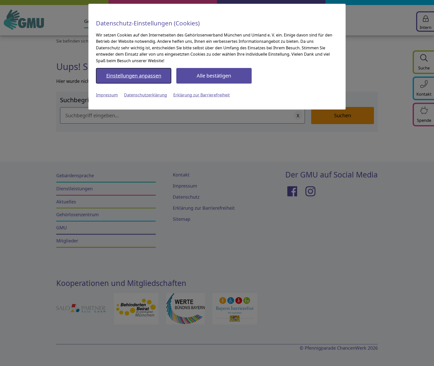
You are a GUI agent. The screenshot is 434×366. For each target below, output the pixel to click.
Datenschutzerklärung (145, 95)
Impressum (107, 95)
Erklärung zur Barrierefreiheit (201, 95)
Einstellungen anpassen (133, 75)
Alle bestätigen (214, 75)
